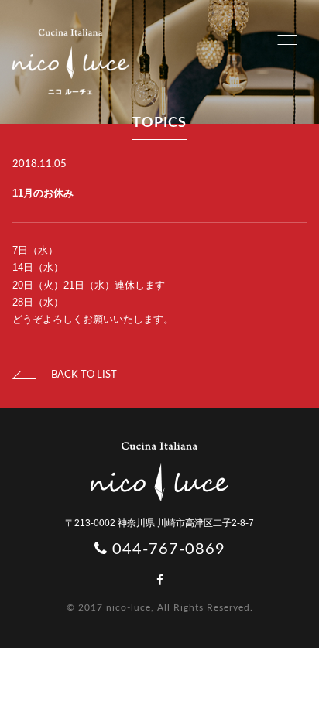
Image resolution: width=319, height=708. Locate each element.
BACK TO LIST (84, 375)
